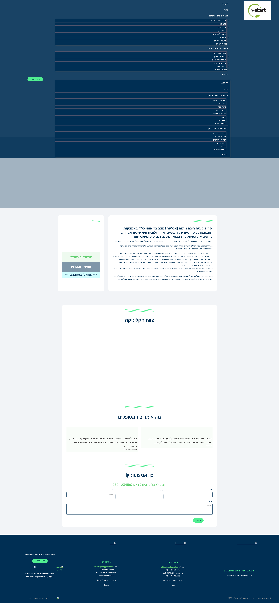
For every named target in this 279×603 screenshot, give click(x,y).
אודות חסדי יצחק (219, 53)
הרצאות (223, 37)
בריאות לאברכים (219, 34)
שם (211, 490)
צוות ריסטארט (221, 44)
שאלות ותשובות (220, 69)
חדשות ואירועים (220, 41)
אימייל (112, 490)
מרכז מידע (222, 27)
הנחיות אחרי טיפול (219, 60)
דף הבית (225, 4)
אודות (226, 10)
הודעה (210, 502)
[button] (142, 78)
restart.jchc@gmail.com (104, 567)
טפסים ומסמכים (220, 63)
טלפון (161, 490)
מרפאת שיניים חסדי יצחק (218, 48)
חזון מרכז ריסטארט (218, 20)
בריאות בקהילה (220, 30)
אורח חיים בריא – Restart (218, 16)
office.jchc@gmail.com (170, 567)
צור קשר (225, 74)
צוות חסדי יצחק (220, 56)
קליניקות (222, 24)
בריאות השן (221, 66)
